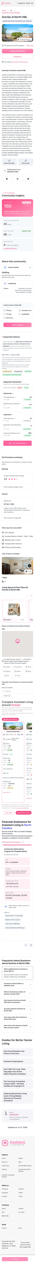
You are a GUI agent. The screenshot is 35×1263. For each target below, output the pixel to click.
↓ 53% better (26, 429)
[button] (17, 641)
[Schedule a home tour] (25, 310)
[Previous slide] (5, 565)
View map (30, 45)
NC (11, 10)
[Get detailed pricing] (9, 314)
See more (9, 813)
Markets (18, 671)
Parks (18, 675)
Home (4, 10)
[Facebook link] (7, 178)
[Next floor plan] (31, 595)
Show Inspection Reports (19, 443)
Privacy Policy (25, 1242)
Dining (29, 667)
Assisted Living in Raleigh (11, 13)
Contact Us (17, 57)
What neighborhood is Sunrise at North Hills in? (15, 970)
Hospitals (7, 667)
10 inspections (18, 371)
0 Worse (19, 387)
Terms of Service (25, 1244)
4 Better (25, 387)
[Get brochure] (9, 318)
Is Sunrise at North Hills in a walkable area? (14, 984)
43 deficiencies (7, 371)
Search (6, 695)
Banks (29, 671)
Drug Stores (18, 667)
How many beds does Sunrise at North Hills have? (15, 1018)
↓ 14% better (26, 407)
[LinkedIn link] (28, 178)
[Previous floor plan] (27, 595)
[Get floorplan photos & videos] (9, 310)
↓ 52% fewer (27, 420)
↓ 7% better (27, 399)
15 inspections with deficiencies (12, 374)
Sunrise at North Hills (13, 731)
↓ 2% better (27, 435)
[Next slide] (29, 565)
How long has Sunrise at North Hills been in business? (15, 1001)
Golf (8, 675)
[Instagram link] (17, 178)
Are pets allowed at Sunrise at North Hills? (14, 1010)
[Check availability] (25, 314)
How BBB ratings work (10, 248)
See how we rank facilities (22, 808)
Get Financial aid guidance (11, 842)
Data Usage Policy (25, 1247)
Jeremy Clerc (14, 1114)
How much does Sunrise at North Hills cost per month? (16, 1026)
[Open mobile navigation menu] (32, 3)
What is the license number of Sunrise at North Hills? (14, 993)
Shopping (7, 671)
